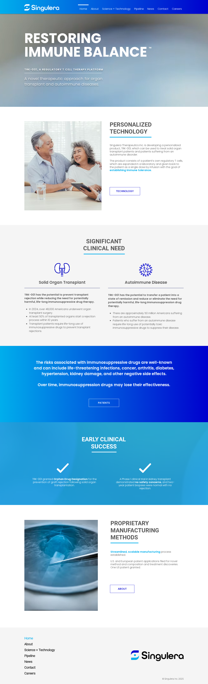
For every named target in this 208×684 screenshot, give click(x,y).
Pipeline (29, 656)
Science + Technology (39, 650)
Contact (29, 667)
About (28, 644)
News (28, 662)
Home (28, 638)
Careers (29, 673)
